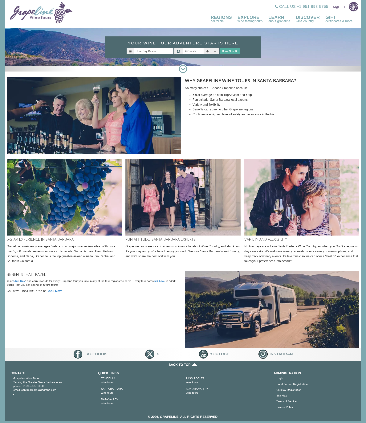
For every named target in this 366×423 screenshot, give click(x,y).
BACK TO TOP (180, 365)
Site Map (281, 395)
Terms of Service (286, 401)
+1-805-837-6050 (33, 386)
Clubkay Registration (288, 389)
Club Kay (19, 280)
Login (279, 378)
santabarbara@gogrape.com (38, 389)
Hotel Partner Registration (292, 384)
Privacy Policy (284, 407)
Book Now (228, 51)
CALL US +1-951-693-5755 (303, 6)
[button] (221, 19)
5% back (159, 280)
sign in (339, 6)
